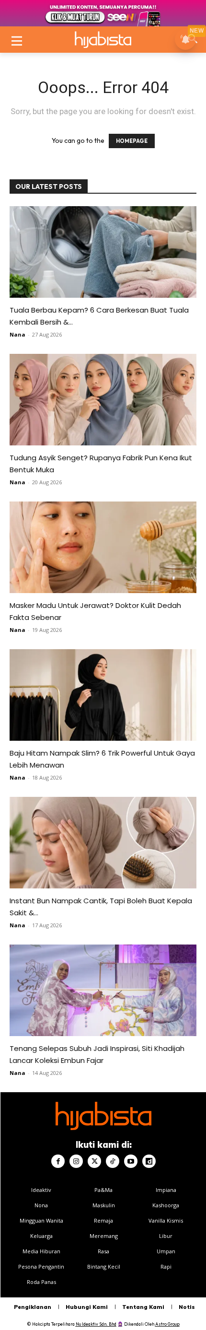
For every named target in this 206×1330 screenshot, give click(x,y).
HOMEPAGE (132, 141)
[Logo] (103, 39)
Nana (17, 334)
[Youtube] (130, 1161)
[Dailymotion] (149, 1161)
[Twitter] (94, 1161)
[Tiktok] (112, 1161)
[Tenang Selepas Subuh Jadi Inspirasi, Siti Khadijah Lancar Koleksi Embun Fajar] (103, 990)
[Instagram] (76, 1161)
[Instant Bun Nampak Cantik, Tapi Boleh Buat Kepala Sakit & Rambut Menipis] (103, 842)
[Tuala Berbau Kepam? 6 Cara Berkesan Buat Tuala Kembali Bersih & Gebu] (103, 252)
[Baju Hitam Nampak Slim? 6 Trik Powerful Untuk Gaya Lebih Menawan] (103, 695)
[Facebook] (58, 1161)
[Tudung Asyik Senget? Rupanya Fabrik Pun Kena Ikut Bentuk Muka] (103, 399)
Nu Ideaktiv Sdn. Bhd (96, 1324)
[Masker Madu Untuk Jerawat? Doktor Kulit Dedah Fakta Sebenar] (103, 547)
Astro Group (167, 1324)
